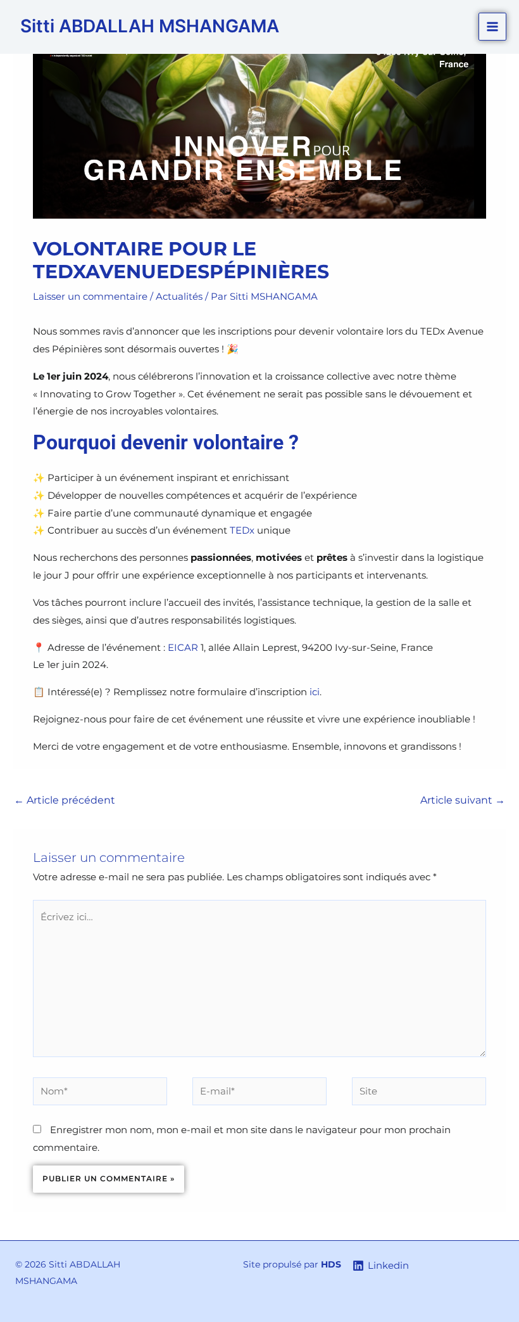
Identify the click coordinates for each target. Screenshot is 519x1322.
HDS (331, 1264)
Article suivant (462, 800)
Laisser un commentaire (90, 296)
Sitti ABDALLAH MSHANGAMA (149, 26)
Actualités (179, 296)
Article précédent (64, 800)
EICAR (183, 647)
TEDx (242, 530)
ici (315, 692)
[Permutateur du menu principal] (492, 27)
